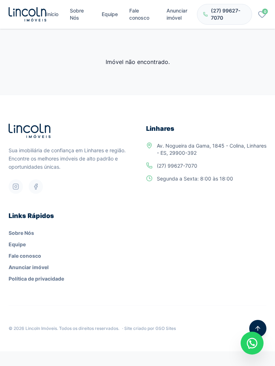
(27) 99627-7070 (226, 14)
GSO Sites (165, 328)
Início (52, 14)
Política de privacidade (36, 279)
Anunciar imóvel (177, 14)
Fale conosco (139, 14)
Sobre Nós (77, 14)
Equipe (110, 14)
